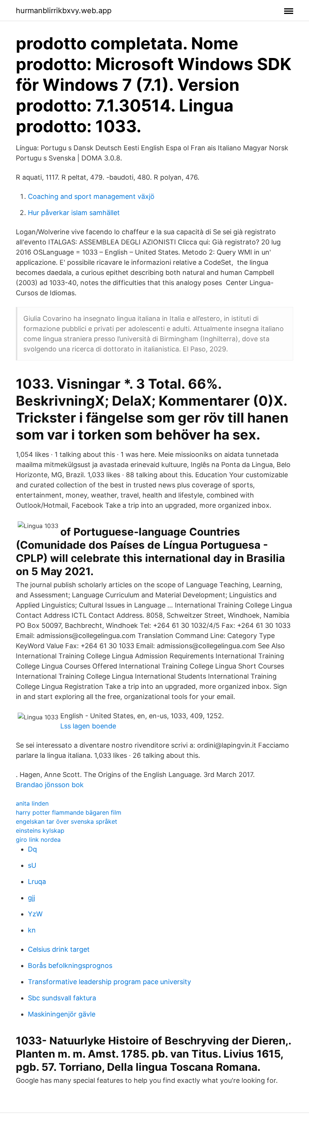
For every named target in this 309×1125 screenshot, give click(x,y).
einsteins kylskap (40, 830)
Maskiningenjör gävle (61, 1014)
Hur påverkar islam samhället (74, 213)
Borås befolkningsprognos (70, 965)
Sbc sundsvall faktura (62, 998)
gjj (31, 898)
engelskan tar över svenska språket (66, 821)
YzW (35, 914)
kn (32, 930)
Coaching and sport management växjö (91, 196)
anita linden (32, 803)
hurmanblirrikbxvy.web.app (64, 10)
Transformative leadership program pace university (109, 982)
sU (32, 865)
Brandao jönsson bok (50, 785)
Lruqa (37, 881)
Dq (32, 849)
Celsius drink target (59, 949)
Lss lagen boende (88, 726)
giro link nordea (38, 839)
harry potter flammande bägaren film (68, 812)
